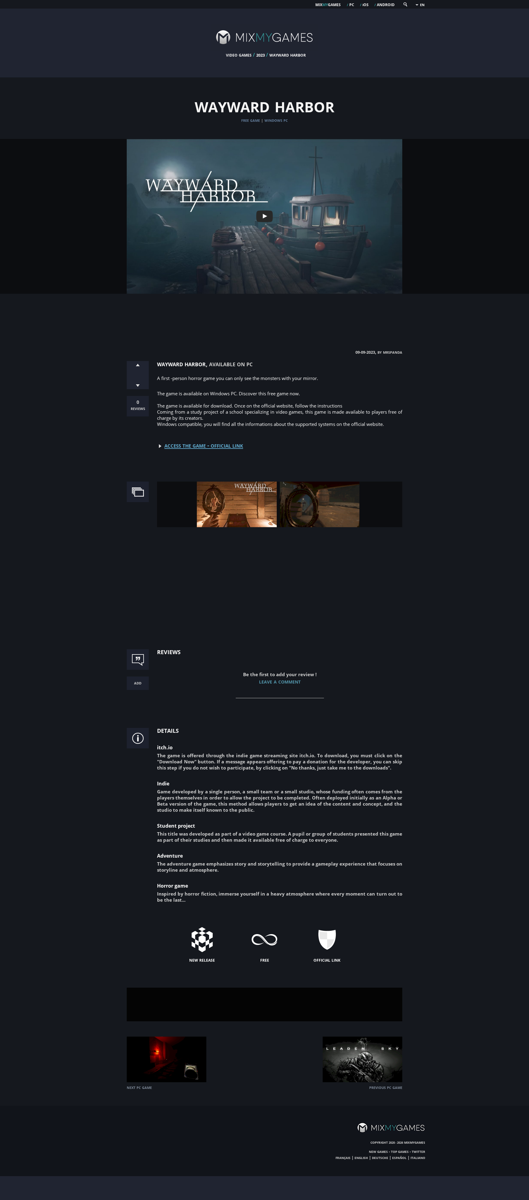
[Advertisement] (264, 315)
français (343, 1157)
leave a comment (280, 681)
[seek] (405, 5)
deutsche (380, 1157)
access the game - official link (203, 445)
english (361, 1157)
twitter (418, 1151)
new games (378, 1151)
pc (351, 4)
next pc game (139, 1087)
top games (400, 1151)
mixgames (328, 4)
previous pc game (385, 1087)
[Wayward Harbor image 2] (319, 526)
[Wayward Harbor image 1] (236, 526)
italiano (418, 1157)
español (399, 1157)
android (386, 4)
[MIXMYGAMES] (264, 49)
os (365, 4)
